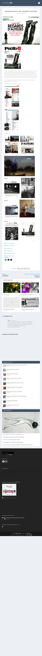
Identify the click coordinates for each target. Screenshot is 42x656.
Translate (10, 454)
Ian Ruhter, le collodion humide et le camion (11, 439)
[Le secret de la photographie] (4, 401)
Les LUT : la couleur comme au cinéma (13, 378)
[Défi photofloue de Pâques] (11, 302)
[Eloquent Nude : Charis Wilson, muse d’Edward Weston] (4, 365)
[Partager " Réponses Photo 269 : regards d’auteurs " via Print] (29, 268)
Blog (22, 13)
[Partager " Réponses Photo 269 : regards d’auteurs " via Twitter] (20, 268)
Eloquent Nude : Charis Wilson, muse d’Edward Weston (16, 364)
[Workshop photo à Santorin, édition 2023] (4, 392)
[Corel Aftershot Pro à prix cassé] (30, 287)
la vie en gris (12, 534)
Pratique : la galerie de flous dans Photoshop (15, 382)
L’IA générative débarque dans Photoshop (14, 387)
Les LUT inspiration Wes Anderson (12, 369)
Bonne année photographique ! (28, 309)
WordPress (29, 533)
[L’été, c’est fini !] (11, 287)
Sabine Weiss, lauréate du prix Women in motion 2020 (13, 437)
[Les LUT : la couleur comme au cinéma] (4, 379)
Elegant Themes (18, 533)
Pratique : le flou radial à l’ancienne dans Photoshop (16, 396)
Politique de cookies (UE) (20, 534)
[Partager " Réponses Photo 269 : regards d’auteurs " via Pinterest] (24, 268)
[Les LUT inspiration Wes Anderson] (4, 370)
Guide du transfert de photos (12, 373)
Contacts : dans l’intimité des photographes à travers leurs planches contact (18, 444)
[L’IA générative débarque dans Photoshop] (4, 388)
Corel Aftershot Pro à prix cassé (28, 294)
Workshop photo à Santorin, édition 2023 (14, 391)
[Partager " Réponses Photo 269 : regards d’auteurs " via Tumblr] (22, 268)
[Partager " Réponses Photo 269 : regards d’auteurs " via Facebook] (18, 268)
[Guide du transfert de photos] (4, 374)
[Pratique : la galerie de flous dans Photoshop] (4, 383)
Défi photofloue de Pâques (8, 309)
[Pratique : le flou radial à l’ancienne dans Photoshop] (4, 397)
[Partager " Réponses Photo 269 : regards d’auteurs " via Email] (27, 268)
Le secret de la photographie (11, 400)
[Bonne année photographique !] (30, 302)
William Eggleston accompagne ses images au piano (13, 442)
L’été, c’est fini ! (6, 294)
